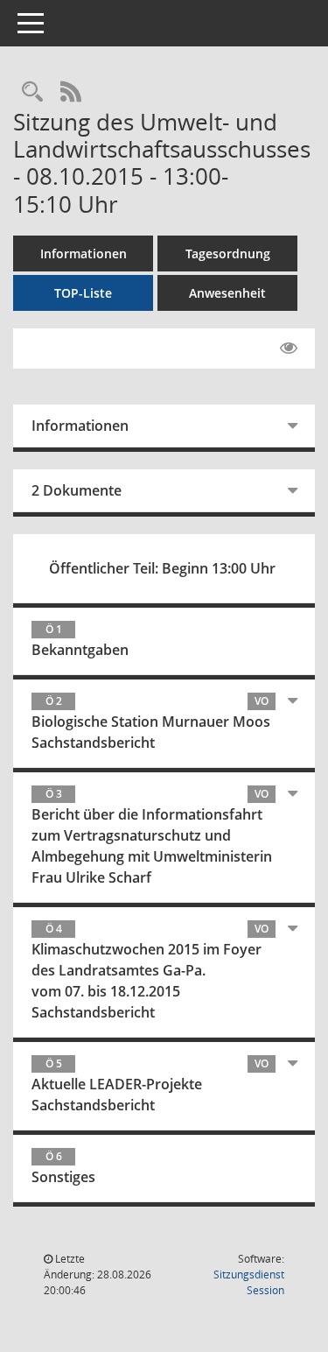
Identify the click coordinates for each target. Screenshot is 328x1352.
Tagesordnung (227, 253)
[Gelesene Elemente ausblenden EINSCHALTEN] (289, 348)
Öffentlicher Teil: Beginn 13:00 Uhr (162, 568)
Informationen (83, 253)
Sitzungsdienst (248, 1282)
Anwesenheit (227, 293)
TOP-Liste (83, 293)
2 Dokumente (76, 490)
